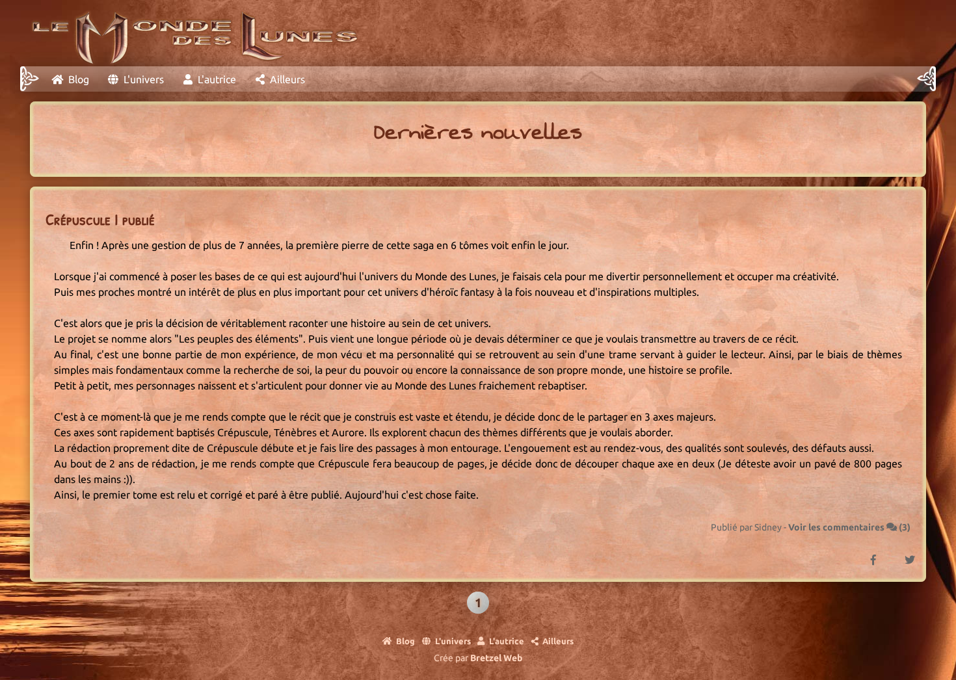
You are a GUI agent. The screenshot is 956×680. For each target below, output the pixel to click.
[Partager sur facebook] (859, 552)
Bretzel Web (496, 658)
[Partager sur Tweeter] (896, 552)
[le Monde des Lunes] (191, 33)
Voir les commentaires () (849, 527)
